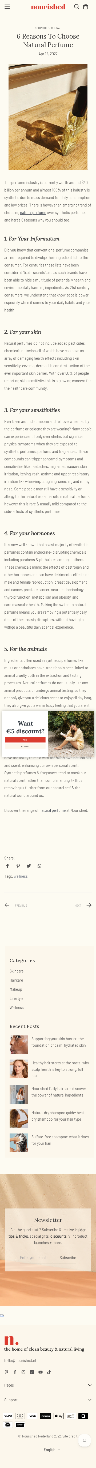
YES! (25, 739)
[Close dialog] (91, 713)
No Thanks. (25, 746)
